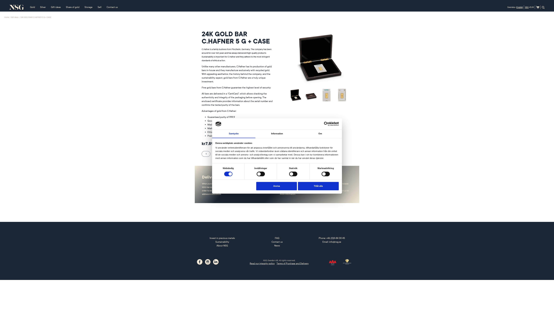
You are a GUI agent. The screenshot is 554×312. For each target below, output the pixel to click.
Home (7, 17)
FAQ (277, 238)
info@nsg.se (335, 241)
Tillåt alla (318, 186)
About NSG (222, 245)
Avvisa (276, 186)
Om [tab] (320, 133)
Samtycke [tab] (234, 133)
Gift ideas (56, 7)
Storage (88, 7)
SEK (527, 7)
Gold (32, 7)
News (277, 245)
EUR (532, 7)
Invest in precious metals (222, 238)
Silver (43, 7)
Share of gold (72, 7)
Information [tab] (277, 133)
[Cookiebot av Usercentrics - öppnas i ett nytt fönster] (326, 124)
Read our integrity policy (262, 263)
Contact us (112, 7)
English (519, 7)
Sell (99, 7)
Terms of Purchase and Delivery (293, 263)
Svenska (511, 7)
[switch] (261, 174)
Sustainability (222, 241)
